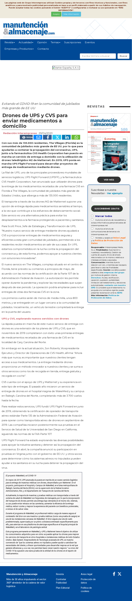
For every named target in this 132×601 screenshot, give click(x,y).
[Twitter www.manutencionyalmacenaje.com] (120, 574)
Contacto (43, 48)
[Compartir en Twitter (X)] (56, 137)
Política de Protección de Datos (105, 296)
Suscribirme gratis (106, 208)
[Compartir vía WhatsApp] (75, 137)
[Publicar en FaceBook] (47, 137)
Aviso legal (86, 574)
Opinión (42, 42)
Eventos (90, 42)
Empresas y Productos (18, 48)
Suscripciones (72, 42)
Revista (9, 42)
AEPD (119, 293)
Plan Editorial (63, 587)
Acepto (56, 14)
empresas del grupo (114, 272)
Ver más (109, 179)
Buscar (123, 56)
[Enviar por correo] (37, 137)
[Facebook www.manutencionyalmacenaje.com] (114, 574)
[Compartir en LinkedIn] (66, 137)
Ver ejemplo (115, 193)
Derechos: (96, 278)
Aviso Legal (119, 238)
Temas (55, 42)
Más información (71, 14)
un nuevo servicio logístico (66, 480)
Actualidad (25, 42)
